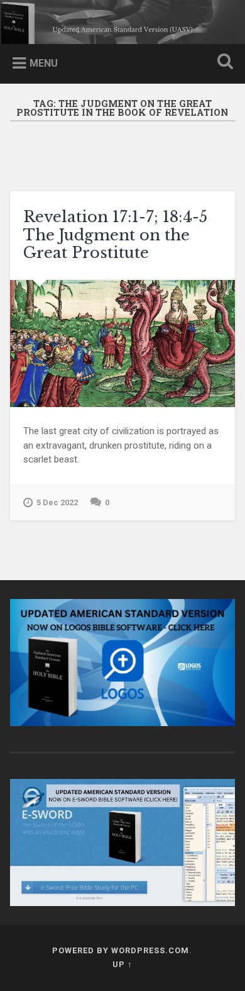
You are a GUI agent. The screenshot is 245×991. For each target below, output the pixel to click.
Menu (44, 63)
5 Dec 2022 (57, 502)
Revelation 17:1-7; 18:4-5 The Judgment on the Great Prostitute (115, 235)
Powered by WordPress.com (120, 950)
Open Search (223, 62)
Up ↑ (122, 964)
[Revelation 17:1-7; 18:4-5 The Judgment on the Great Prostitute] (123, 343)
